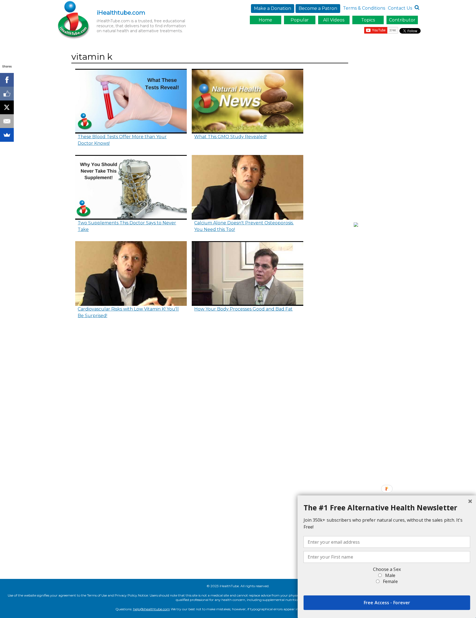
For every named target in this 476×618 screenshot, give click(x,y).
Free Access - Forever (387, 603)
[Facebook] (7, 80)
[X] (7, 107)
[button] (387, 508)
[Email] (7, 121)
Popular (300, 20)
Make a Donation (272, 8)
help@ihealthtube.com (151, 609)
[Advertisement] (388, 133)
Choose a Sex (387, 569)
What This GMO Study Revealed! (230, 136)
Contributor (402, 20)
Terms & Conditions (364, 8)
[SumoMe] (7, 135)
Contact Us (400, 8)
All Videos (333, 20)
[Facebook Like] (7, 93)
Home (265, 20)
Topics (368, 20)
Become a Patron (318, 8)
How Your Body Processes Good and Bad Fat (243, 309)
